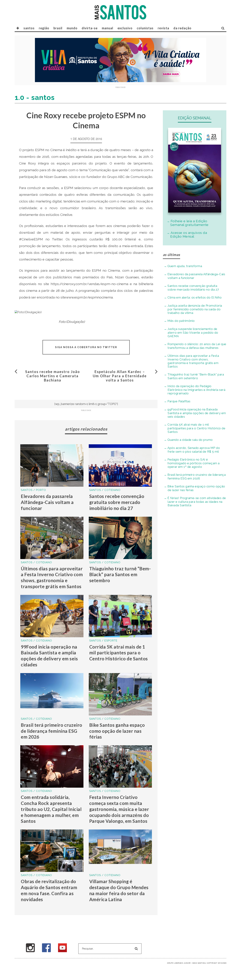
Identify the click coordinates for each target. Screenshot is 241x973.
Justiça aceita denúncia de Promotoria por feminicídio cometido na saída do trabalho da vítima (194, 309)
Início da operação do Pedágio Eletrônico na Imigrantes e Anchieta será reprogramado (196, 389)
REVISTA (163, 28)
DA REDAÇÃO (182, 28)
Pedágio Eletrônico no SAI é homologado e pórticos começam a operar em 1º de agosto (193, 463)
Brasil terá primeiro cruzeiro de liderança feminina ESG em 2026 (51, 731)
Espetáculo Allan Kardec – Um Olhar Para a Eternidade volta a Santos (120, 375)
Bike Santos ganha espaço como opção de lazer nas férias (117, 731)
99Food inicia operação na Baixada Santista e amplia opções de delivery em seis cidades (49, 655)
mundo (72, 28)
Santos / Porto (33, 490)
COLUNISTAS (145, 28)
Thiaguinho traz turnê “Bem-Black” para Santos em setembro (120, 574)
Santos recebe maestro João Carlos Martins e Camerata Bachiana (52, 375)
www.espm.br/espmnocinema (89, 297)
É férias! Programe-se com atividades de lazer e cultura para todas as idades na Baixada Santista (196, 501)
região (44, 28)
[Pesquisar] (223, 28)
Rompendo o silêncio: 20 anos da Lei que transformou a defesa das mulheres (196, 346)
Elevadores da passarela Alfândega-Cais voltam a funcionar (47, 502)
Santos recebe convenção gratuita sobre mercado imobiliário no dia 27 (116, 502)
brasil (57, 28)
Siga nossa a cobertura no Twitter (86, 347)
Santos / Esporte (103, 640)
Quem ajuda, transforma (184, 266)
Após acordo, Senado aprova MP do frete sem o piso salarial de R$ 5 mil (193, 449)
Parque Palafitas (178, 401)
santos (29, 28)
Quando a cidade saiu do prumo (190, 439)
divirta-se (90, 28)
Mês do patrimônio (181, 321)
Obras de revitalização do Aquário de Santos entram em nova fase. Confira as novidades (49, 890)
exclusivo (125, 28)
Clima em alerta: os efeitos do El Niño (194, 297)
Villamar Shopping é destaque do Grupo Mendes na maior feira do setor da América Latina (119, 890)
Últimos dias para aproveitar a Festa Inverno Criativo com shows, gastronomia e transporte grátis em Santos (52, 577)
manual (107, 28)
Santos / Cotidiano (104, 490)
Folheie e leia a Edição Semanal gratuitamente (189, 223)
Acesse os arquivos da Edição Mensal (188, 234)
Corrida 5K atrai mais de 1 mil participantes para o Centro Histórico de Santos (118, 653)
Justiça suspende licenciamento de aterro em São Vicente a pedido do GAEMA (192, 332)
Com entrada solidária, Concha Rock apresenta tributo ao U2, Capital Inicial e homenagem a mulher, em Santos (51, 809)
